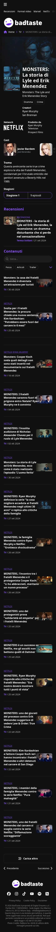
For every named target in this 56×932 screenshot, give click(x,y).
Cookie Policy (29, 900)
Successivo (43, 868)
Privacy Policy (15, 900)
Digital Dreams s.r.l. (41, 905)
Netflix (8, 303)
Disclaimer (42, 900)
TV (20, 31)
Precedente (13, 868)
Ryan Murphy (20, 352)
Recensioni (23, 217)
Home (11, 31)
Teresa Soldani (24, 240)
